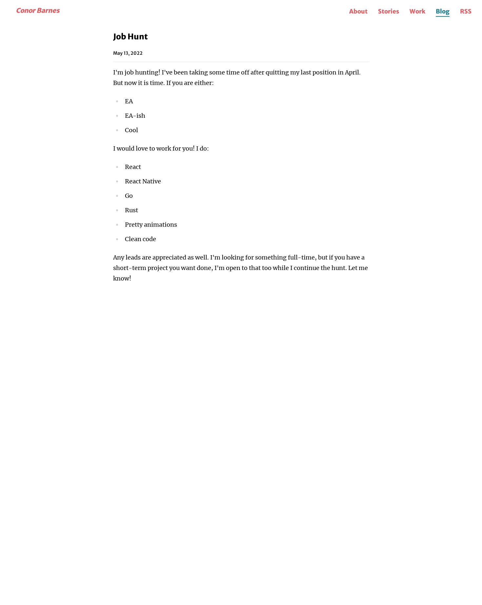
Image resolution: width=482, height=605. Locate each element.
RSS (466, 11)
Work (417, 11)
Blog (443, 11)
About (358, 11)
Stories (388, 11)
